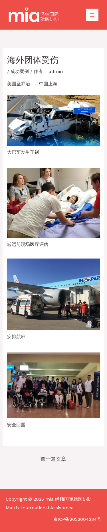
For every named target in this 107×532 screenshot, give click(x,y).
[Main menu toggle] (92, 15)
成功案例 (20, 71)
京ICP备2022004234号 (77, 519)
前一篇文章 (53, 459)
